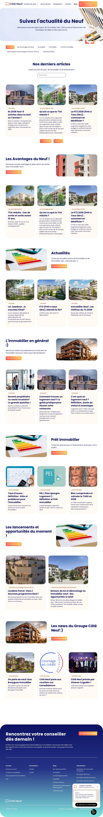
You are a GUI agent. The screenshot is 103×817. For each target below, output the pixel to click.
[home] (14, 4)
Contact (68, 4)
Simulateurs (57, 4)
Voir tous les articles (14, 172)
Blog (75, 4)
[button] (31, 4)
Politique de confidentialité (67, 809)
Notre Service (45, 4)
